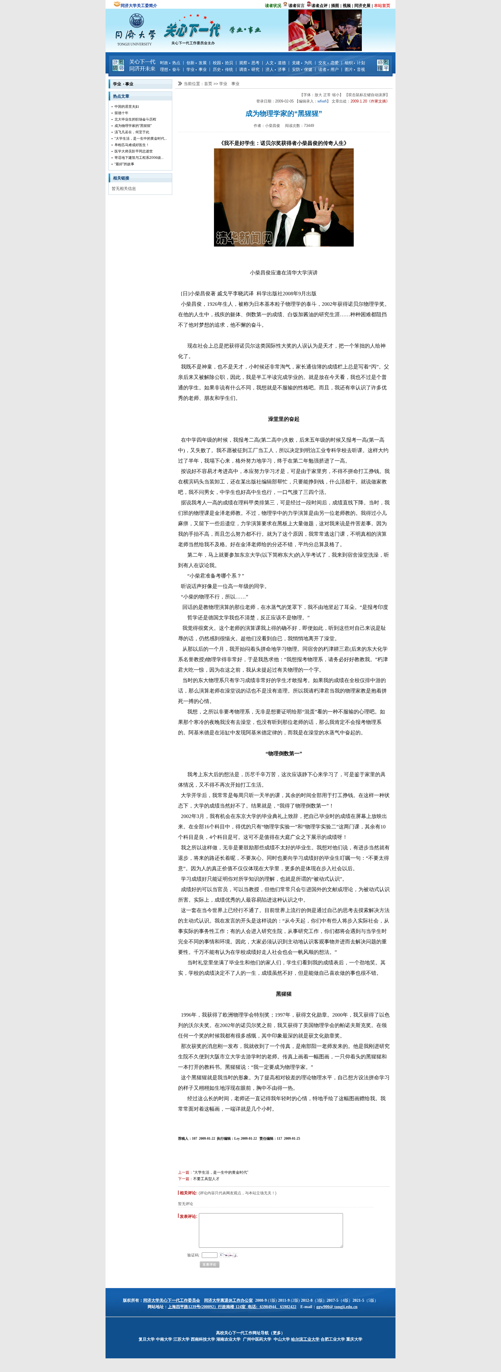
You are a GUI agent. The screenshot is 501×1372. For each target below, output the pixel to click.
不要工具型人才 (206, 1179)
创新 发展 (196, 62)
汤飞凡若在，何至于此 (132, 132)
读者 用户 (328, 69)
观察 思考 (249, 62)
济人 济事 (276, 69)
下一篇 (183, 1179)
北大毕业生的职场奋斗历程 (135, 119)
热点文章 (121, 96)
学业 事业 (196, 69)
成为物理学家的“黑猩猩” (133, 126)
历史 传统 (223, 69)
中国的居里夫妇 (127, 107)
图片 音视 (355, 69)
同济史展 (362, 5)
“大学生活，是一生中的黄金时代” (220, 1172)
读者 (292, 5)
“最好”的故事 (124, 164)
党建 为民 (302, 62)
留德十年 (121, 113)
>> (216, 83)
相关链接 (121, 178)
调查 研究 (249, 69)
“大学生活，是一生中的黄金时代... (141, 138)
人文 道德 (276, 62)
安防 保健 (302, 69)
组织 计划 (355, 62)
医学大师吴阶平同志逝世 (134, 151)
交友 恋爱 (328, 62)
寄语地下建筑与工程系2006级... (139, 158)
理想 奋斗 (170, 69)
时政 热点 (170, 62)
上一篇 (183, 1172)
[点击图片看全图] (284, 197)
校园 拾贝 (223, 62)
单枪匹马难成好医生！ (132, 145)
